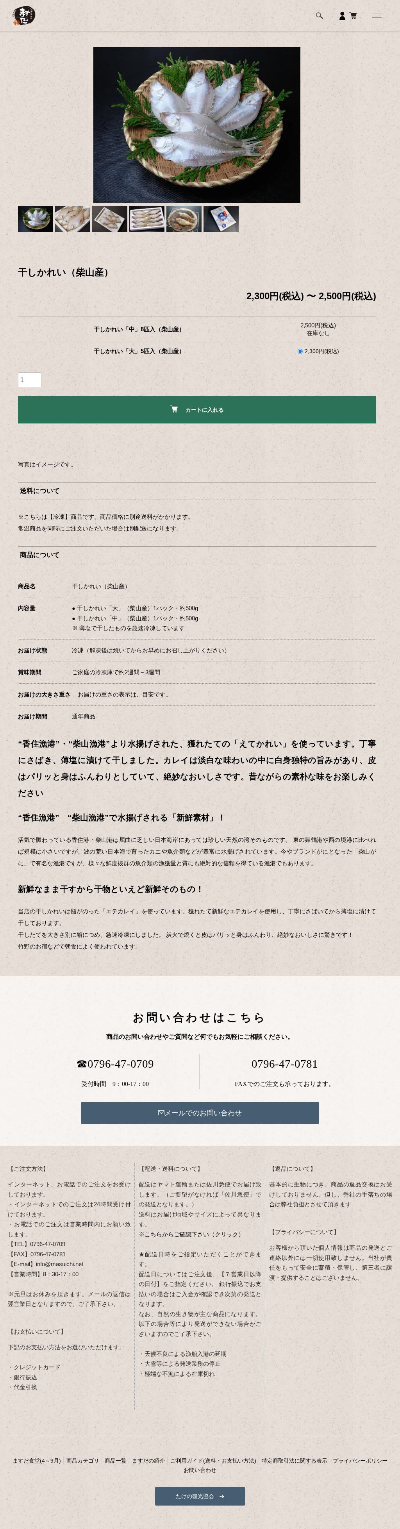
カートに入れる (205, 410)
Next (289, 125)
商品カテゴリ (82, 1461)
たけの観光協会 (198, 1496)
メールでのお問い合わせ (203, 1113)
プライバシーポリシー (360, 1461)
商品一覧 (116, 1461)
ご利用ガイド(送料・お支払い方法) (213, 1461)
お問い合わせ (200, 1470)
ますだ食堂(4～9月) (36, 1461)
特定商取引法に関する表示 (294, 1461)
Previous (105, 125)
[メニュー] (376, 15)
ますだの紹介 (148, 1461)
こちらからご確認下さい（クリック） (194, 1234)
